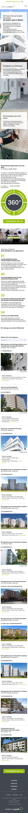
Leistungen (14, 780)
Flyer (8, 186)
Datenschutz (15, 794)
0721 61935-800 (15, 800)
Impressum (8, 794)
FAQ (21, 794)
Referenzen (14, 786)
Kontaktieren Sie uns (14, 221)
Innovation (14, 783)
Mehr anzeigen (5, 380)
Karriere (14, 789)
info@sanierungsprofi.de (14, 802)
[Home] (10, 6)
